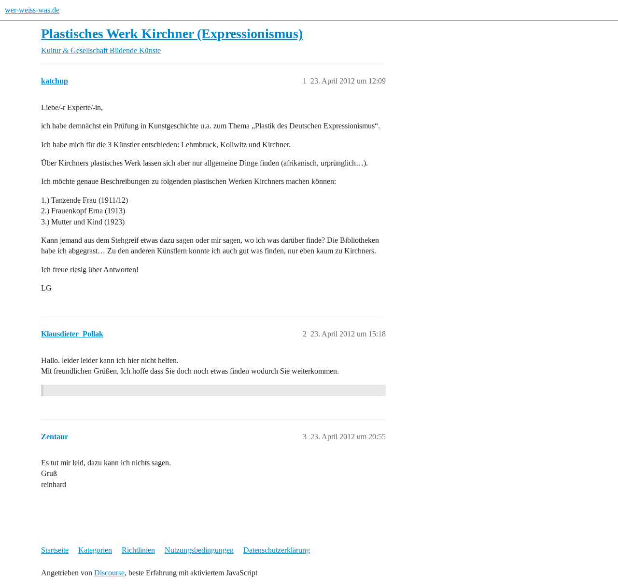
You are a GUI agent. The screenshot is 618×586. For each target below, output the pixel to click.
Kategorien (95, 550)
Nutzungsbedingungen (199, 550)
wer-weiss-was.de (32, 10)
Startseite (55, 550)
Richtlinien (138, 550)
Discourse (109, 573)
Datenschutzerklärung (276, 550)
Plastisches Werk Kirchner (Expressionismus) (172, 33)
